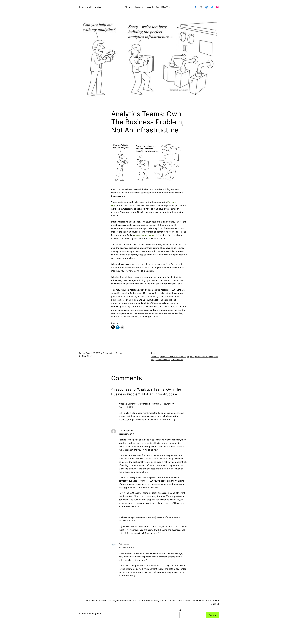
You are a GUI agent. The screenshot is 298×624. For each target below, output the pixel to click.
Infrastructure (177, 359)
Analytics (155, 356)
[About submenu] (131, 7)
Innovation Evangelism (90, 7)
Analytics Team (166, 356)
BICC (192, 356)
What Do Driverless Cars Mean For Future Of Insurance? (146, 404)
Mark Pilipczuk (126, 430)
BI (188, 356)
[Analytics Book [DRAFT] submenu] (169, 7)
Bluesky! (215, 604)
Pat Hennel (124, 544)
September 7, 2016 (127, 547)
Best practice (109, 353)
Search (182, 610)
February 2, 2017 (126, 407)
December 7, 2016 (126, 434)
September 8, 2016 (127, 520)
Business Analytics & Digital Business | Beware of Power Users (149, 517)
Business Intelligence (204, 356)
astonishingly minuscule (146, 235)
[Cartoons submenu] (144, 7)
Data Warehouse (163, 359)
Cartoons (120, 353)
